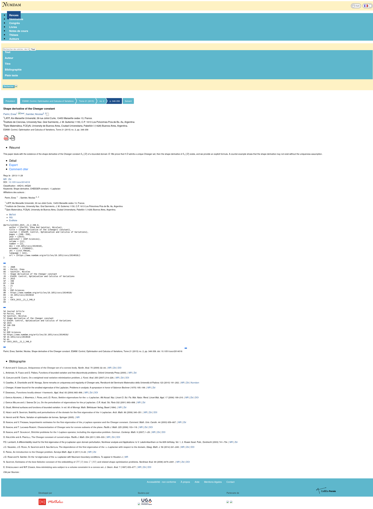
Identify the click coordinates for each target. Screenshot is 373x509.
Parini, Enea (9, 114)
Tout (33, 49)
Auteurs (14, 39)
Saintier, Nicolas (34, 114)
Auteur (9, 58)
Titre (7, 64)
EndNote (13, 220)
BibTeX (12, 214)
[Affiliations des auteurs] (47, 114)
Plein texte (11, 75)
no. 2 (102, 101)
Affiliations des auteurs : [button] (14, 192)
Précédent (10, 101)
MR (5, 179)
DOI (119, 367)
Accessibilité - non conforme (161, 481)
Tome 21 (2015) (86, 101)
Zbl (9, 179)
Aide (197, 481)
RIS (11, 217)
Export (13, 165)
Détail (12, 160)
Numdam (195, 382)
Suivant (128, 101)
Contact (230, 481)
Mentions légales (213, 481)
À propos (185, 481)
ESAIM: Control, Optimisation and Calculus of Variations (48, 101)
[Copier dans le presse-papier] (4, 263)
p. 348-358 (115, 101)
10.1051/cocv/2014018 (19, 182)
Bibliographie (13, 69)
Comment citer (18, 169)
